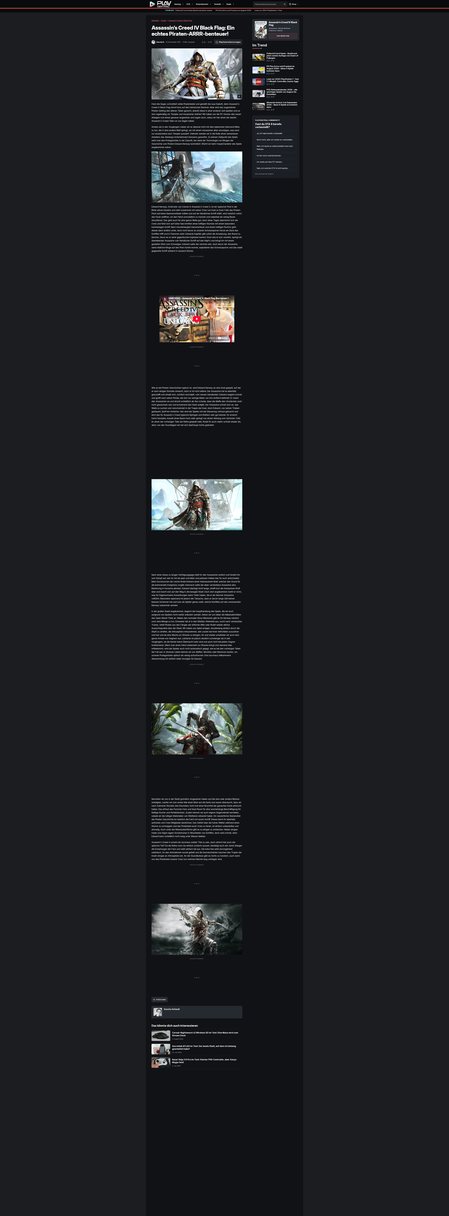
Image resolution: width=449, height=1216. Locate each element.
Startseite (155, 21)
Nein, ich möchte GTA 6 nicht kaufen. (272, 168)
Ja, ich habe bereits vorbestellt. (269, 133)
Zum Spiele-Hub (283, 36)
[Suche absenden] (284, 4)
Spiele (163, 21)
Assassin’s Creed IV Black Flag (180, 21)
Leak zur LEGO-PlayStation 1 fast (268, 10)
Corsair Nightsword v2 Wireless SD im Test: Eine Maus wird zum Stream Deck (205, 1034)
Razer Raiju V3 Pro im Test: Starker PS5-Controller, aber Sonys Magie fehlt (204, 1061)
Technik (217, 4)
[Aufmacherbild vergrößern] (197, 73)
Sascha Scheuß (172, 1009)
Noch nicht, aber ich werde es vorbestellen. (275, 140)
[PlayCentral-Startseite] (160, 4)
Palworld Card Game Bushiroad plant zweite (194, 10)
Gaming (177, 4)
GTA (188, 4)
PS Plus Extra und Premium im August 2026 (233, 10)
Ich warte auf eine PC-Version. (269, 162)
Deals (228, 4)
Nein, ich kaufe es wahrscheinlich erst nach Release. (275, 147)
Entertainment (202, 4)
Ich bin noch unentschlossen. (269, 155)
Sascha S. (160, 42)
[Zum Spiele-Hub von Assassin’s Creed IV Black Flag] (260, 29)
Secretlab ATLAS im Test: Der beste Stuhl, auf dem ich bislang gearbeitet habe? (204, 1047)
